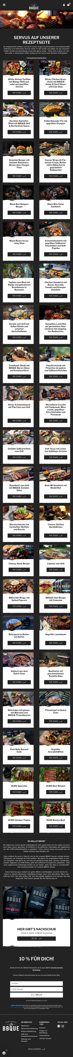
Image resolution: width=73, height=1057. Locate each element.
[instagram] (63, 1026)
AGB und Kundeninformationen (29, 1035)
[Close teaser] (7, 1050)
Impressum (25, 1026)
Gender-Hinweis (45, 1038)
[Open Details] (36, 904)
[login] (65, 4)
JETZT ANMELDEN (36, 995)
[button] (4, 1053)
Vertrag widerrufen (34, 1049)
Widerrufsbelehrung (28, 1031)
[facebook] (59, 1026)
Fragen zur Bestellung (43, 1032)
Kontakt (42, 1028)
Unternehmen (44, 1035)
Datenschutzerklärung (29, 1028)
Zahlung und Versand (26, 1040)
